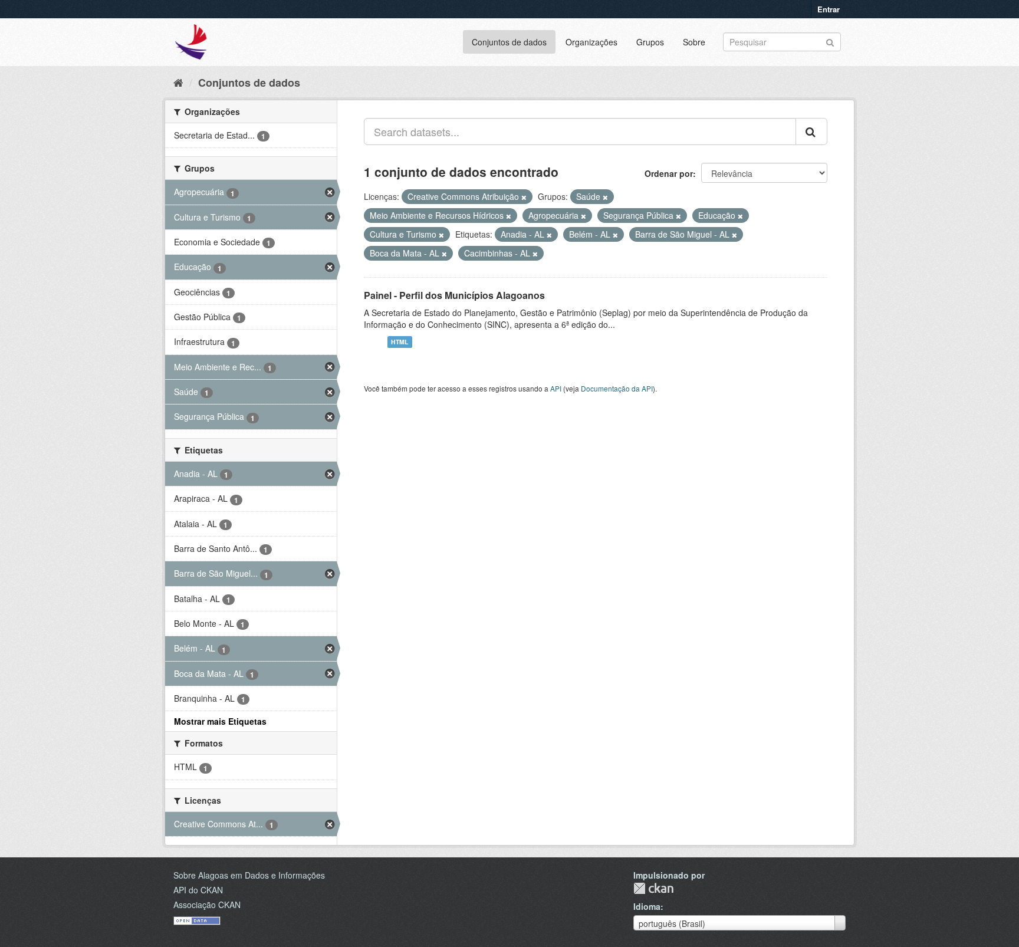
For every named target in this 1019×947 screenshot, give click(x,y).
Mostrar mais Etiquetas (220, 721)
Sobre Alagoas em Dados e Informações (249, 875)
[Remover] (524, 197)
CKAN (653, 888)
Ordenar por (669, 173)
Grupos (650, 42)
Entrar (828, 9)
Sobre (694, 42)
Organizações (591, 42)
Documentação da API (617, 388)
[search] (811, 131)
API (555, 388)
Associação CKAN (207, 904)
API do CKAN (198, 890)
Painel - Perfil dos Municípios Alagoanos (454, 295)
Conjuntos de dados (509, 42)
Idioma (646, 906)
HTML (399, 341)
